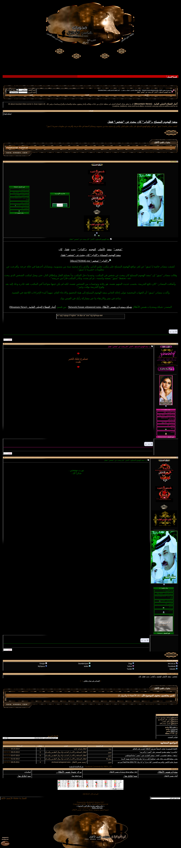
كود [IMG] (174, 731)
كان (60, 249)
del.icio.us (171, 663)
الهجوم (92, 249)
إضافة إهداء (7, 114)
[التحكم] (59, 51)
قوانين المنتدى (173, 737)
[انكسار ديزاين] (5, 843)
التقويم (31, 94)
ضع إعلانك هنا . (130, 776)
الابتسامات (174, 729)
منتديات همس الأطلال (168, 772)
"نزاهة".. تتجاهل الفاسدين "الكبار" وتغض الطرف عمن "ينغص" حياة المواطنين (151, 755)
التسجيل (146, 94)
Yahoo (129, 666)
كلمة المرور (32, 92)
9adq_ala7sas (97, 808)
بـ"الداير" (82, 249)
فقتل (66, 249)
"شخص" (118, 249)
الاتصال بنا (23, 798)
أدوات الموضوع (24, 147)
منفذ (109, 249)
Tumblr (129, 669)
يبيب (73, 249)
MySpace (41, 666)
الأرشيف (9, 798)
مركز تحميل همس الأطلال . (68, 772)
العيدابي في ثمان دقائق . (91, 681)
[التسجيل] (105, 55)
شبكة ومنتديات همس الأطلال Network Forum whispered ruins (157, 90)
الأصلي (101, 249)
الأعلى (3, 798)
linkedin (172, 669)
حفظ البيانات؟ (11, 90)
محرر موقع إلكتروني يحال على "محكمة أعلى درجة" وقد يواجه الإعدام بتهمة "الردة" (149, 759)
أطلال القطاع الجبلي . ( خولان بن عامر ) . (131, 90)
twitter (86, 666)
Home (16, 798)
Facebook (171, 666)
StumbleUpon (83, 663)
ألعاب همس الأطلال (171, 776)
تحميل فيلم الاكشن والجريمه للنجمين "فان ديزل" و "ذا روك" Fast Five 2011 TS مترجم (148, 762)
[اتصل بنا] (76, 55)
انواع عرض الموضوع (13, 147)
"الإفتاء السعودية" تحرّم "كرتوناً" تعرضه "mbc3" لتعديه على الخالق (155, 749)
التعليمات (87, 94)
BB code (172, 727)
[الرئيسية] (121, 51)
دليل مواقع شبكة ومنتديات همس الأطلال (123, 772)
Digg (130, 663)
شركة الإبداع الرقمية (76, 766)
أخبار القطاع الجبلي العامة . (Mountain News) (109, 90)
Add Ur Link (174, 768)
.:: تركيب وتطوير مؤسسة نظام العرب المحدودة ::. (90, 806)
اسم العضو (32, 90)
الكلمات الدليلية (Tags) (172, 673)
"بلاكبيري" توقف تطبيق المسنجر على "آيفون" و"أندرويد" (159, 752)
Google (42, 663)
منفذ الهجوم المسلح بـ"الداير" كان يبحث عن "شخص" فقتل (142, 121)
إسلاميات (27, 772)
